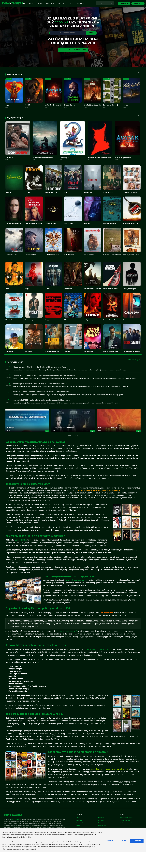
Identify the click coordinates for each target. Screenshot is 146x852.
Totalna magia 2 (50, 223)
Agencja (47, 289)
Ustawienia (110, 841)
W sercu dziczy (108, 192)
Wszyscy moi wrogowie (131, 255)
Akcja (78, 817)
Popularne (50, 3)
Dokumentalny (80, 823)
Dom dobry (9, 158)
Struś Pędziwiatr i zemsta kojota (134, 223)
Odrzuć (123, 841)
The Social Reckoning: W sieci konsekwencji (20, 223)
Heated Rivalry (89, 351)
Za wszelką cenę (30, 320)
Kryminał (101, 820)
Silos (7, 289)
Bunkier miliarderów (52, 351)
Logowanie (124, 3)
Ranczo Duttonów (109, 320)
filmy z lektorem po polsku (76, 580)
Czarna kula (68, 223)
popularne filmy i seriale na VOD (98, 649)
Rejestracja (137, 3)
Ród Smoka (68, 289)
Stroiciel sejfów (30, 255)
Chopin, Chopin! (69, 105)
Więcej (79, 3)
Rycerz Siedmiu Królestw (92, 289)
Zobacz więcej (134, 359)
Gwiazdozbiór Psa (51, 192)
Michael (125, 105)
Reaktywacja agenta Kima (132, 289)
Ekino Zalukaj (15, 819)
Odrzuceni (28, 351)
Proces (27, 192)
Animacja (79, 820)
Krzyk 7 (27, 105)
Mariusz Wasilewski (126, 823)
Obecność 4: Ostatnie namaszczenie (100, 158)
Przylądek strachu (51, 320)
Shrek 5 (8, 192)
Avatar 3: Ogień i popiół (53, 105)
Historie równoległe (130, 192)
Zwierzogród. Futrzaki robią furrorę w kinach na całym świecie (40, 383)
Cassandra (127, 320)
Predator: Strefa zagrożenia (43, 158)
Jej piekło (87, 223)
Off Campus (68, 320)
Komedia (101, 817)
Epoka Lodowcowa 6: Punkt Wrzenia (57, 255)
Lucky (86, 320)
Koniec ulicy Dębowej (110, 105)
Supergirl (8, 105)
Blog (71, 3)
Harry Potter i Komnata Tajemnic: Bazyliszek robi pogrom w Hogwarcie (44, 375)
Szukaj (91, 33)
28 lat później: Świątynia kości (94, 105)
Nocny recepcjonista (110, 351)
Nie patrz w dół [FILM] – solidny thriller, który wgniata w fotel (39, 367)
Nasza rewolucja (89, 255)
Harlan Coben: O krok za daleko (134, 351)
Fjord (66, 192)
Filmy (31, 3)
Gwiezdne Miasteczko (110, 289)
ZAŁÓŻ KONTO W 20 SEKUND (73, 50)
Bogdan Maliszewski (126, 817)
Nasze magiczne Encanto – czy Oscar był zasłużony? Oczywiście (41, 392)
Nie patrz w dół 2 (11, 255)
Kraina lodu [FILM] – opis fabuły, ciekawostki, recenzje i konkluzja (41, 400)
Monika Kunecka (125, 820)
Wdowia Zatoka (10, 320)
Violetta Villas (69, 255)
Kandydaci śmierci (109, 223)
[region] (73, 840)
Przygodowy (102, 825)
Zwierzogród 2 (65, 158)
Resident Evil (88, 192)
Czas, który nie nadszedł (33, 223)
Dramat (78, 825)
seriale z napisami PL (69, 631)
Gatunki (61, 3)
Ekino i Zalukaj (21, 540)
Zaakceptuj (137, 841)
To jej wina (67, 351)
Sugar (27, 289)
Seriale (39, 3)
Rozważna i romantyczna (112, 255)
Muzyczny (101, 823)
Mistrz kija (9, 351)
